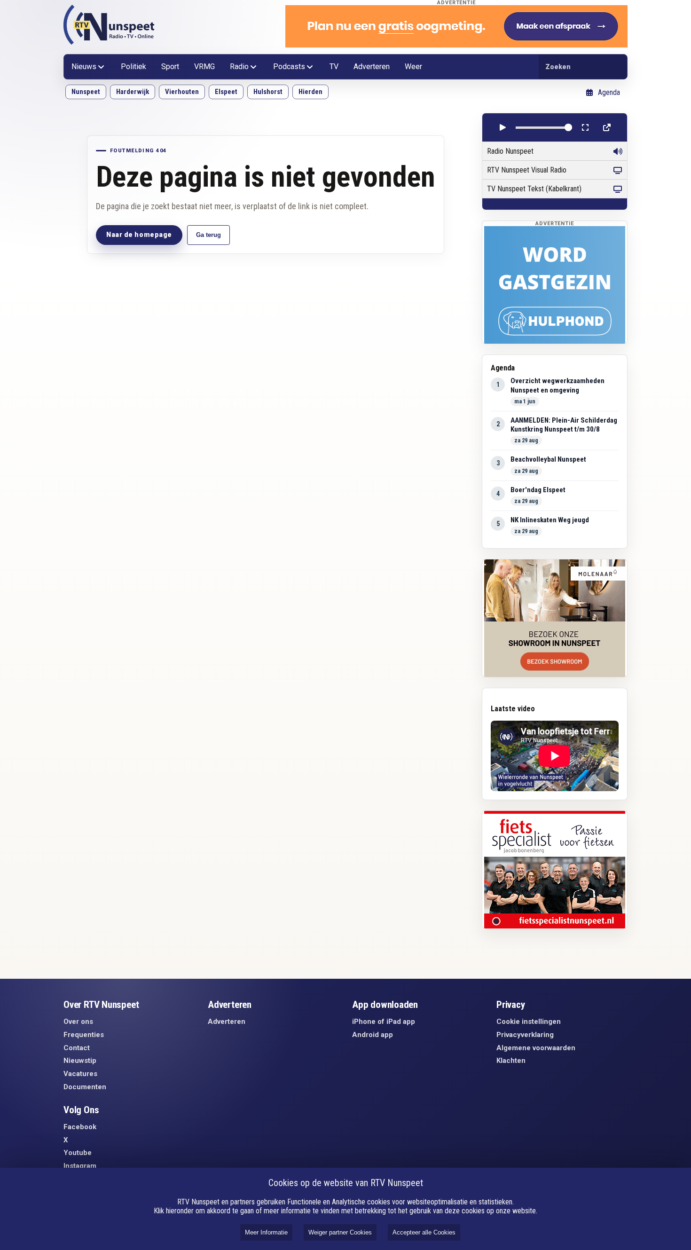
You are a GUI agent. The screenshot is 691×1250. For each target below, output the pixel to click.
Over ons (78, 1021)
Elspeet (226, 91)
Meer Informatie (266, 1232)
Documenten (84, 1087)
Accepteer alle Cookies (424, 1232)
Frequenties (83, 1034)
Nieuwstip (79, 1060)
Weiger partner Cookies (340, 1232)
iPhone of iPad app (383, 1021)
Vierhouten (182, 91)
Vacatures (80, 1073)
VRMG (204, 66)
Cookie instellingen (528, 1021)
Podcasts (289, 66)
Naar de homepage (139, 234)
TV (334, 66)
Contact (76, 1048)
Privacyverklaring (525, 1034)
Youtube (77, 1152)
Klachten (511, 1060)
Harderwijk (132, 91)
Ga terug (208, 234)
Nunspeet (85, 91)
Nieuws (83, 66)
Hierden (310, 91)
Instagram (79, 1166)
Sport (170, 66)
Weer (413, 66)
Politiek (133, 66)
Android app (372, 1034)
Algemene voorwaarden (535, 1048)
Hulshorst (268, 91)
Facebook (79, 1127)
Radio (239, 66)
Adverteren (371, 66)
